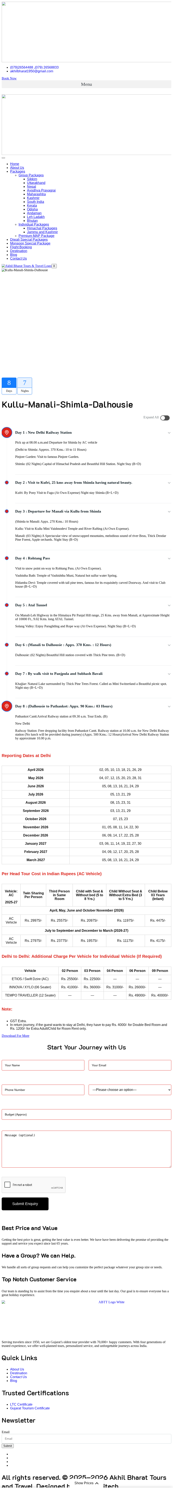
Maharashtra (36, 194)
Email (5, 1432)
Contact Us (18, 258)
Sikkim (32, 179)
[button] (86, 84)
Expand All (151, 417)
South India (35, 202)
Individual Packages (34, 224)
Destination (18, 251)
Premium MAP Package (36, 236)
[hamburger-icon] (3, 158)
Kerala (32, 205)
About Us (17, 167)
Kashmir (33, 198)
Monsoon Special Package (30, 243)
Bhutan (32, 220)
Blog (13, 254)
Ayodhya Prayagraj (41, 190)
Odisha (32, 209)
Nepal (31, 186)
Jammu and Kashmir (42, 232)
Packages (17, 171)
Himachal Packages (42, 228)
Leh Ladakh (36, 217)
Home (14, 164)
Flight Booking (21, 247)
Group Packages (31, 175)
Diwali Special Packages (29, 239)
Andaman (34, 213)
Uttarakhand (36, 183)
